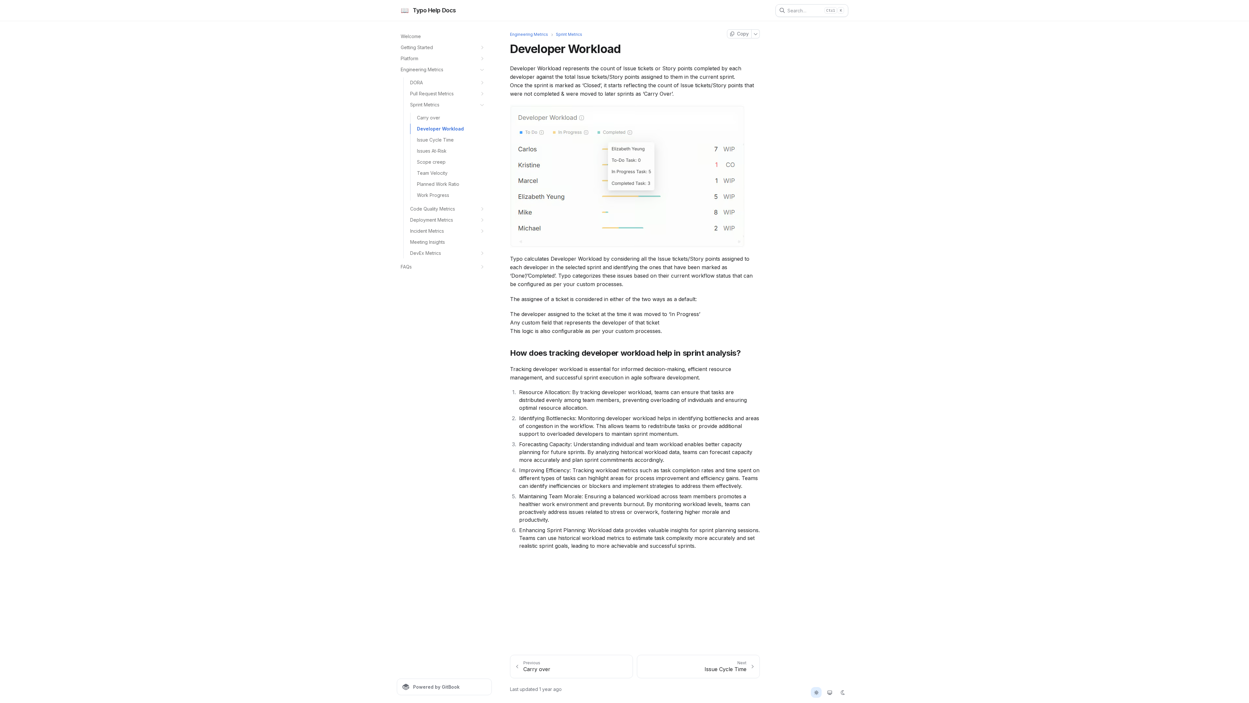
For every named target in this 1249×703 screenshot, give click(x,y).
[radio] (816, 692)
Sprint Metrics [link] (569, 34)
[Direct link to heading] (504, 353)
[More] (756, 33)
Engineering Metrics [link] (529, 34)
